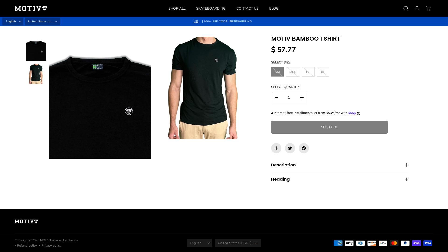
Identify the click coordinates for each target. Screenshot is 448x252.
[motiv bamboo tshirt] (100, 98)
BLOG (274, 8)
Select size (280, 62)
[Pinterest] (304, 148)
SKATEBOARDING (211, 8)
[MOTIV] (31, 8)
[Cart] (428, 8)
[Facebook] (276, 148)
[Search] (406, 8)
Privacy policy (51, 245)
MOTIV (45, 240)
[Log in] (417, 8)
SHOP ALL (177, 8)
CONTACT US (247, 8)
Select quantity (285, 87)
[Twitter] (290, 148)
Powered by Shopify (64, 240)
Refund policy (27, 245)
